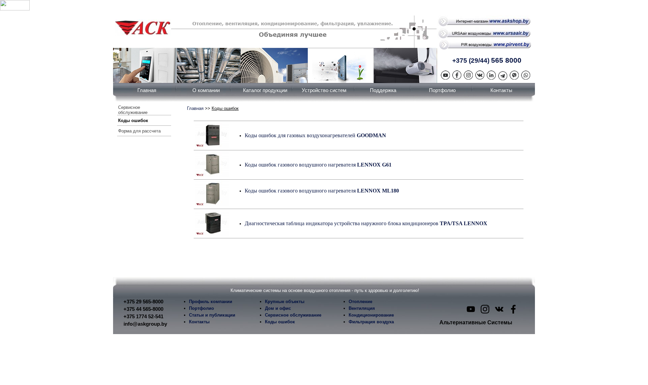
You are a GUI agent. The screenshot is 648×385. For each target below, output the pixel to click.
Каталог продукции (265, 90)
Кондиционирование (371, 315)
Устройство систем (324, 90)
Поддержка (383, 90)
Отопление (360, 301)
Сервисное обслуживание (132, 110)
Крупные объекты (284, 301)
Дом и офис (278, 308)
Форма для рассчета (139, 131)
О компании (206, 90)
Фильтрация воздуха (371, 321)
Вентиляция (362, 308)
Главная (146, 90)
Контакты (501, 90)
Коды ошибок (133, 120)
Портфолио (442, 90)
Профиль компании (210, 301)
